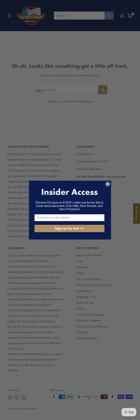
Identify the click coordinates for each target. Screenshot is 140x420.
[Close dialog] (108, 184)
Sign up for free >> (69, 228)
